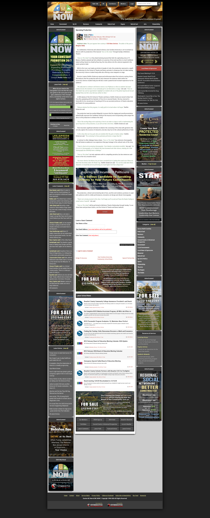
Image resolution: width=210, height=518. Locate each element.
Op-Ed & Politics (142, 259)
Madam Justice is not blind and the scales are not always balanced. (60, 283)
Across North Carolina (144, 229)
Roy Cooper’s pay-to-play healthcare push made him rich (60, 359)
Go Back (105, 212)
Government (63, 24)
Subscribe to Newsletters (123, 495)
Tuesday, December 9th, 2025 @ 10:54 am (97, 387)
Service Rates (86, 495)
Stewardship (156, 24)
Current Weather (126, 424)
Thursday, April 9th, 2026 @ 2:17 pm (96, 337)
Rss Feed (135, 495)
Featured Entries (112, 429)
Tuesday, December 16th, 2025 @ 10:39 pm (97, 377)
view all (65, 84)
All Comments (53, 288)
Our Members (83, 420)
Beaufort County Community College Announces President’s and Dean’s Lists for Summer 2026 (108, 302)
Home (52, 24)
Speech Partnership (128, 258)
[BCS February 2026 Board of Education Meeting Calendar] (80, 353)
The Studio (141, 273)
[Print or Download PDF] (88, 35)
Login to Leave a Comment (85, 251)
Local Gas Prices (143, 337)
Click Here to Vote (55, 124)
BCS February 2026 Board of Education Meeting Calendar (103, 351)
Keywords (143, 495)
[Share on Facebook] (91, 35)
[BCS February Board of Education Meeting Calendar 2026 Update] (80, 343)
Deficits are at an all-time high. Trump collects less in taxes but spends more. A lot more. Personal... (60, 277)
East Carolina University (105, 257)
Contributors (112, 4)
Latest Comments (83, 429)
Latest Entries (126, 429)
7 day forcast (152, 164)
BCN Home (112, 420)
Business (86, 24)
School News (108, 259)
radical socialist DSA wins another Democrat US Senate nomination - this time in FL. (60, 386)
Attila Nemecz (130, 307)
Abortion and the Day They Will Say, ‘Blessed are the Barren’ (59, 392)
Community (98, 24)
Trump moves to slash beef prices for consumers (60, 354)
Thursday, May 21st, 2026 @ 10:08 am (96, 327)
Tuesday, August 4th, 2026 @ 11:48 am (96, 307)
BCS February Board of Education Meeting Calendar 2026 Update (106, 341)
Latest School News (84, 296)
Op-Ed (74, 24)
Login (132, 4)
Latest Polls (97, 429)
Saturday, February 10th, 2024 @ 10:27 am (103, 37)
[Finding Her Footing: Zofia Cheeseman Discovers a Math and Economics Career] (80, 333)
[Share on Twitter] (92, 35)
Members (123, 4)
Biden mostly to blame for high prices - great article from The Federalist (60, 410)
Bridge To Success (81, 258)
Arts (145, 24)
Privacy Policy (96, 495)
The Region (141, 270)
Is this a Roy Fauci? (60, 240)
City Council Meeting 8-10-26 (146, 73)
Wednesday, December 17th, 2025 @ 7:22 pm (97, 367)
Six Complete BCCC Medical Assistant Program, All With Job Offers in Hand (107, 312)
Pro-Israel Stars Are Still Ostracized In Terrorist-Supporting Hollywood (60, 405)
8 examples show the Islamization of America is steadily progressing (60, 364)
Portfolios (83, 424)
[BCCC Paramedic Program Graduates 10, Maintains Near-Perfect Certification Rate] (80, 323)
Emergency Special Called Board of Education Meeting (102, 361)
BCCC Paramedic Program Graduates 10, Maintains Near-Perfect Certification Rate (106, 322)
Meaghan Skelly (80, 45)
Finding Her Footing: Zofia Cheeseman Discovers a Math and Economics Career (108, 332)
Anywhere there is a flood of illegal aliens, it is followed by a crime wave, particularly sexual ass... (60, 253)
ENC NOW (131, 347)
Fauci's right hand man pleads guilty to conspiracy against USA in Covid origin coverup (60, 374)
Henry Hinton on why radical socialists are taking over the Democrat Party (60, 380)
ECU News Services (92, 39)
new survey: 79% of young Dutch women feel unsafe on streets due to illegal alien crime (60, 398)
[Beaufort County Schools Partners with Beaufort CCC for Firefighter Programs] (80, 373)
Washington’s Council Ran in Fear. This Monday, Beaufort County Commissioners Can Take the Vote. (149, 98)
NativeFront (134, 24)
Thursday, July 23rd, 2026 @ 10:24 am (96, 317)
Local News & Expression (145, 250)
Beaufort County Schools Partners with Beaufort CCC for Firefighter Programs (107, 372)
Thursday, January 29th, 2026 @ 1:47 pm (97, 357)
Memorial (140, 253)
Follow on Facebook (108, 495)
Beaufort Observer (126, 420)
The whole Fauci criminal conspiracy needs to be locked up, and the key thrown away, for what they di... (60, 201)
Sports (140, 261)
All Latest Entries (54, 414)
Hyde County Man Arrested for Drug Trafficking (148, 92)
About (78, 495)
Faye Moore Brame (54, 368)
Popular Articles (142, 347)
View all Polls (66, 125)
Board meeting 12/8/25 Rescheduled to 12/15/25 (100, 381)
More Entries (103, 39)
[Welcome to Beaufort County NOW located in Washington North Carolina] (63, 11)
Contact (71, 495)
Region (123, 24)
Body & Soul (111, 24)
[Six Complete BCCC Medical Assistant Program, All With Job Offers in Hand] (80, 313)
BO (103, 4)
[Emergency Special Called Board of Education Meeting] (80, 363)
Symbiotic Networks (144, 354)
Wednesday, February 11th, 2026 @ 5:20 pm (97, 347)
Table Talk (95, 4)
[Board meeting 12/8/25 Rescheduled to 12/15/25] (80, 383)
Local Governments (143, 247)
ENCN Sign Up (98, 420)
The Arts (140, 267)
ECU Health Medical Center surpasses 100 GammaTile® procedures (149, 87)
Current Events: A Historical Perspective (105, 424)
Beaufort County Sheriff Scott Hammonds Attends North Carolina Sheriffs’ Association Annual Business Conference (149, 79)
